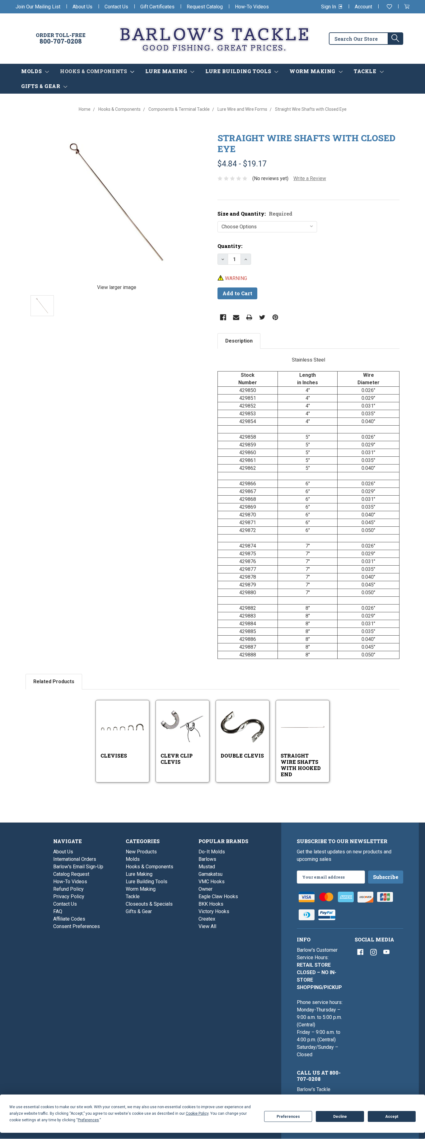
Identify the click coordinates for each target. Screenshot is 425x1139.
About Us (82, 7)
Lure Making (167, 71)
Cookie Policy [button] (197, 1113)
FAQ (57, 911)
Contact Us (116, 7)
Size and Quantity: (254, 213)
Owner (205, 889)
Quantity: (229, 246)
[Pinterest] (275, 317)
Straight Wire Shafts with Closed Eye (306, 143)
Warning (235, 278)
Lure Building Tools (239, 71)
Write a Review (309, 178)
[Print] (249, 317)
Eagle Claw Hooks (218, 896)
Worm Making (313, 71)
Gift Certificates (157, 7)
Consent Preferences (76, 926)
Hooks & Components (94, 71)
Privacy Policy (68, 896)
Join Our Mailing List (38, 7)
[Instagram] (373, 952)
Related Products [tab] (53, 681)
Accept (391, 1116)
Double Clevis (242, 755)
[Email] (236, 317)
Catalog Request (71, 874)
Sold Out (188, 735)
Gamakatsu (210, 874)
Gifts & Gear (41, 86)
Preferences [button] (88, 1120)
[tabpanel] (308, 507)
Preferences (288, 1116)
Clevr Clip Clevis (177, 758)
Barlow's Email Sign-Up (78, 867)
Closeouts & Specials (149, 904)
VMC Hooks (211, 882)
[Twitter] (262, 317)
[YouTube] (386, 952)
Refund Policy (68, 889)
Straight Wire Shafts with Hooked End (301, 764)
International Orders (74, 859)
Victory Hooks (213, 911)
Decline (340, 1116)
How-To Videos (252, 7)
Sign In (329, 7)
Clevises (113, 755)
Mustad (206, 867)
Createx (206, 919)
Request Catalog (205, 7)
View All (207, 926)
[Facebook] (223, 317)
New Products (141, 852)
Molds (32, 71)
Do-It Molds (211, 852)
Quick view (123, 717)
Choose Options (129, 733)
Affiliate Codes (69, 919)
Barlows (207, 859)
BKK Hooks (210, 904)
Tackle (366, 71)
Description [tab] (239, 341)
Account (363, 7)
